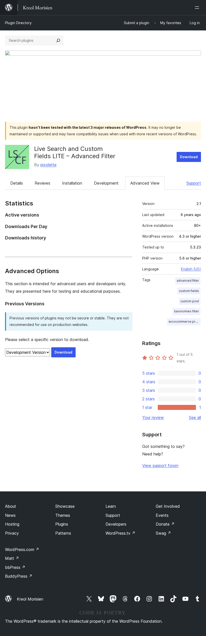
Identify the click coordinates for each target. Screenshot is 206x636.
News (10, 515)
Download (189, 157)
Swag (163, 533)
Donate (165, 524)
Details (16, 183)
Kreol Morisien (30, 599)
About (10, 506)
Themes (62, 515)
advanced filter (188, 280)
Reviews (42, 183)
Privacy (12, 533)
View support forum (160, 465)
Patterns (63, 533)
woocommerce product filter (184, 321)
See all (195, 417)
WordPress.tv (120, 533)
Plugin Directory (18, 23)
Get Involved (168, 506)
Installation (72, 183)
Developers (116, 524)
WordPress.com (22, 549)
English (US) (191, 269)
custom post (189, 301)
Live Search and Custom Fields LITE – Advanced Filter (74, 152)
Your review (153, 417)
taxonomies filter (186, 311)
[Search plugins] (58, 40)
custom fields (189, 291)
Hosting (12, 524)
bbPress (15, 567)
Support (193, 183)
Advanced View (145, 183)
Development (106, 183)
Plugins (61, 524)
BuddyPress (18, 576)
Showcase (65, 506)
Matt (12, 558)
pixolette (48, 164)
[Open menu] (198, 7)
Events (162, 515)
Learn (111, 506)
